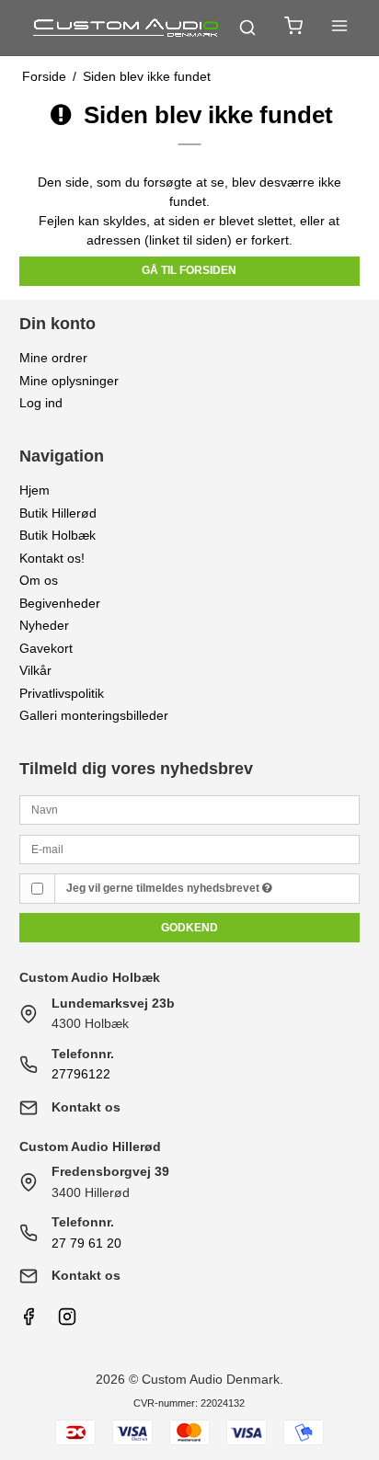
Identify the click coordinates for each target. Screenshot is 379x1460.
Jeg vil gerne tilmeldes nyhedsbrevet (164, 888)
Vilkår (35, 670)
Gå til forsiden (189, 270)
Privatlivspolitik (61, 693)
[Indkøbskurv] (293, 28)
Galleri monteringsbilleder (93, 715)
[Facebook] (28, 1321)
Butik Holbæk (57, 535)
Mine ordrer (53, 357)
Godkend (189, 927)
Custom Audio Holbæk (89, 977)
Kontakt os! (52, 558)
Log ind (41, 402)
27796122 (81, 1073)
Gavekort (46, 648)
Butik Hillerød (58, 513)
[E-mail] (190, 847)
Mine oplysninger (69, 380)
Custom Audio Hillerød (90, 1146)
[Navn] (190, 809)
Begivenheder (59, 603)
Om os (38, 580)
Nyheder (44, 625)
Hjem (34, 490)
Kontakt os (86, 1107)
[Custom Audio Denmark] (127, 27)
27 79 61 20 (86, 1243)
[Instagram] (67, 1321)
